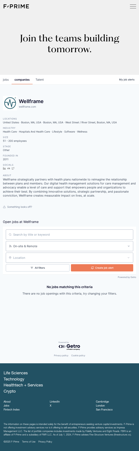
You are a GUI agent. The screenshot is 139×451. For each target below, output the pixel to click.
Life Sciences (16, 373)
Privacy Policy (45, 442)
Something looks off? (19, 206)
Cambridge (102, 402)
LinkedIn (55, 402)
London (100, 406)
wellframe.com (27, 106)
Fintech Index (12, 410)
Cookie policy (78, 355)
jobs (6, 79)
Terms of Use (28, 442)
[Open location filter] (128, 258)
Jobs (6, 406)
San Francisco (104, 410)
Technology (14, 380)
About (7, 402)
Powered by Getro (127, 277)
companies (22, 79)
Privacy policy (61, 355)
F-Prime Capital (16, 6)
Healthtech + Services (23, 386)
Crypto (10, 392)
